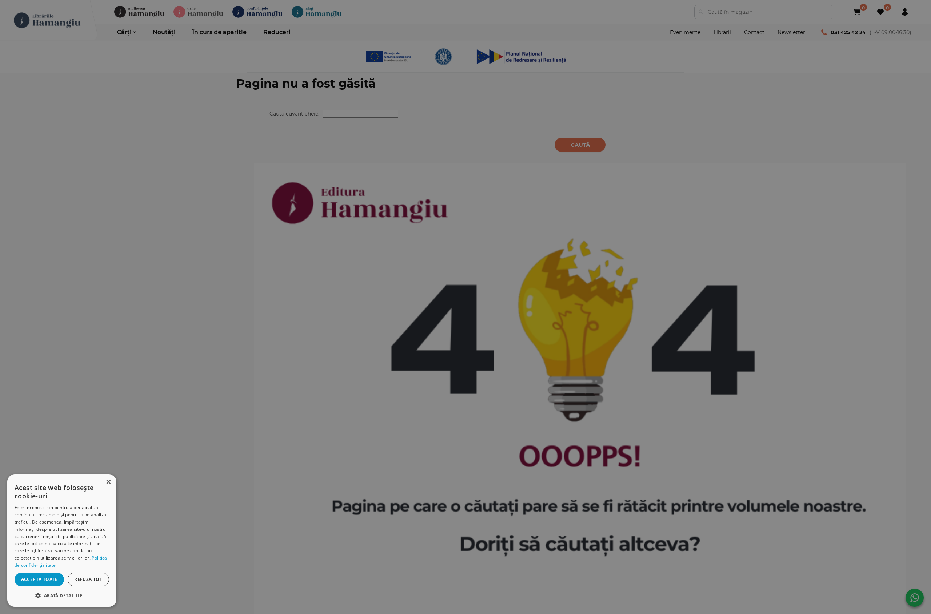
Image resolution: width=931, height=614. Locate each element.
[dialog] (61, 540)
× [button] (108, 482)
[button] (62, 595)
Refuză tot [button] (88, 579)
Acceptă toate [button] (39, 579)
